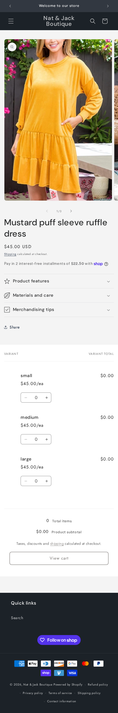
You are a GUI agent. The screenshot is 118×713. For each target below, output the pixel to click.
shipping (57, 543)
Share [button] (15, 327)
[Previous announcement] (10, 6)
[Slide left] (47, 211)
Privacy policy (33, 693)
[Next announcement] (108, 6)
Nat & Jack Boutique (37, 684)
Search (17, 618)
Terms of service (60, 693)
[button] (11, 21)
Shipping (10, 254)
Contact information (61, 701)
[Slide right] (71, 211)
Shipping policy (89, 693)
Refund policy (98, 684)
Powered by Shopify (68, 684)
